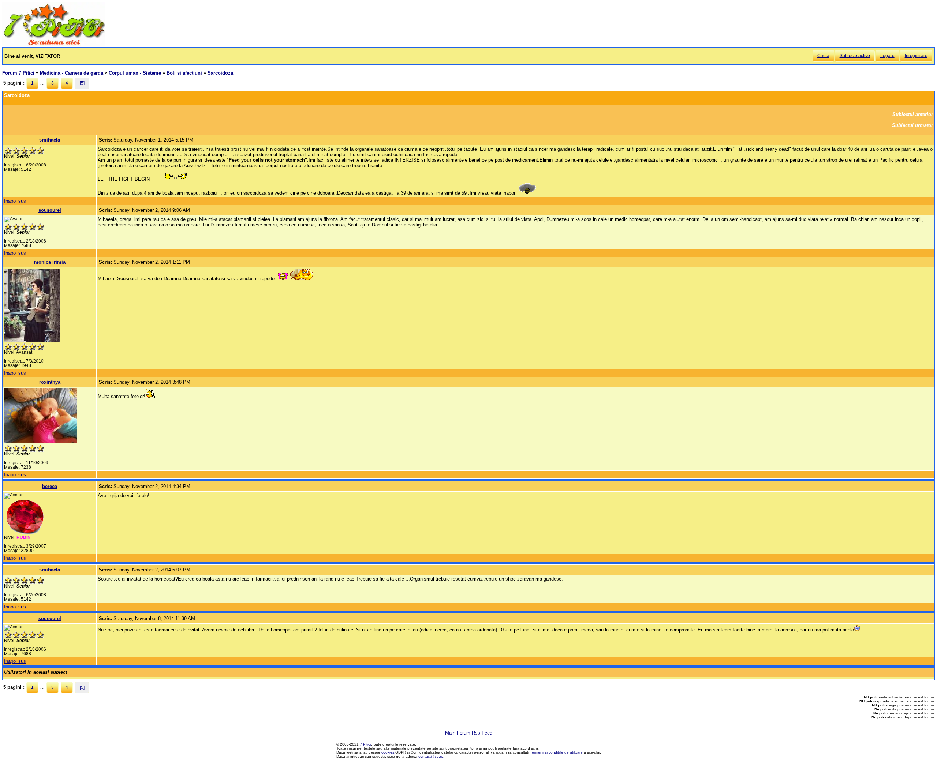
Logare (887, 55)
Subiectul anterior (912, 114)
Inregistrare (916, 55)
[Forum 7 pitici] (53, 44)
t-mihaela (49, 140)
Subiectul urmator (912, 125)
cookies (387, 752)
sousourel (49, 210)
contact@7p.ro (430, 756)
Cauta (823, 55)
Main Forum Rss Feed (468, 733)
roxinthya (49, 382)
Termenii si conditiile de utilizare (556, 752)
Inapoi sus (15, 201)
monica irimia (50, 262)
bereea (49, 486)
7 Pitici (365, 744)
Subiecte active (855, 55)
